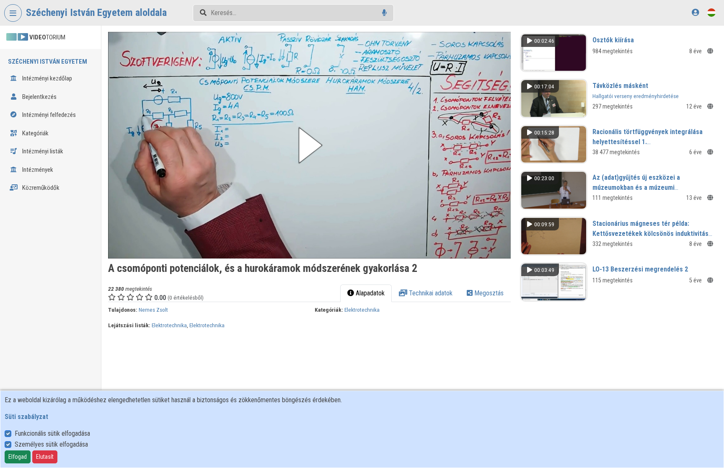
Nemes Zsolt (153, 309)
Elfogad (17, 456)
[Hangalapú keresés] (384, 13)
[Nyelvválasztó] (711, 12)
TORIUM (47, 37)
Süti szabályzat (26, 417)
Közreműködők (40, 187)
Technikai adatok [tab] (429, 293)
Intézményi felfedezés (48, 115)
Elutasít (45, 456)
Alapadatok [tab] (369, 293)
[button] (309, 145)
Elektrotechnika (362, 309)
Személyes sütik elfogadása (51, 444)
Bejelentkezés (39, 97)
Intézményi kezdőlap (46, 78)
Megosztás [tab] (488, 293)
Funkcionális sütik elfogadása (52, 433)
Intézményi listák (42, 151)
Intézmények (37, 169)
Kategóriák (35, 133)
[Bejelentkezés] (695, 12)
